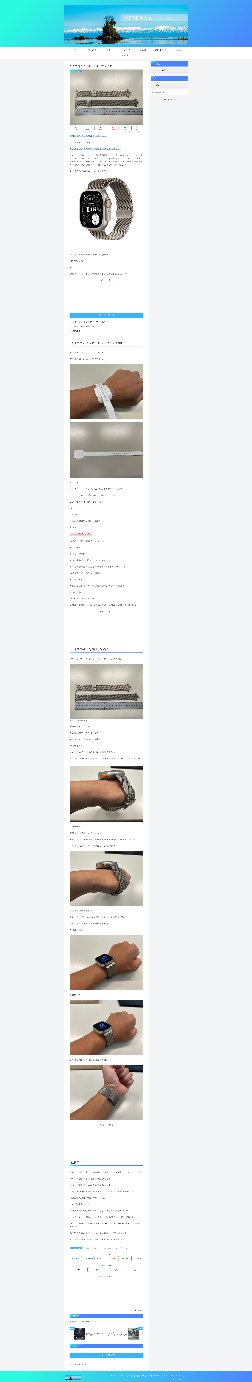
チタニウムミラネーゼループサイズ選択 (89, 322)
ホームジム (164, 1376)
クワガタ (144, 1376)
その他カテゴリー (76, 1248)
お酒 (138, 1376)
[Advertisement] (106, 295)
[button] (185, 92)
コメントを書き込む (106, 1355)
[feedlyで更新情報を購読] (116, 1269)
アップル (87, 1248)
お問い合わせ (131, 1376)
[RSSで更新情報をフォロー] (135, 1269)
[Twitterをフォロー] (97, 1269)
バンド (125, 1248)
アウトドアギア (154, 1376)
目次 (104, 315)
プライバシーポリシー (118, 1376)
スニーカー (182, 1376)
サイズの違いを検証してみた (84, 326)
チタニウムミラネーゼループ (113, 1248)
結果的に (76, 331)
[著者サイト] (79, 1269)
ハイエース (173, 1376)
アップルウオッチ (97, 1248)
